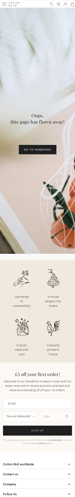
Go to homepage (37, 149)
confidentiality (55, 440)
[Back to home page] (14, 6)
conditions (41, 443)
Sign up (37, 430)
